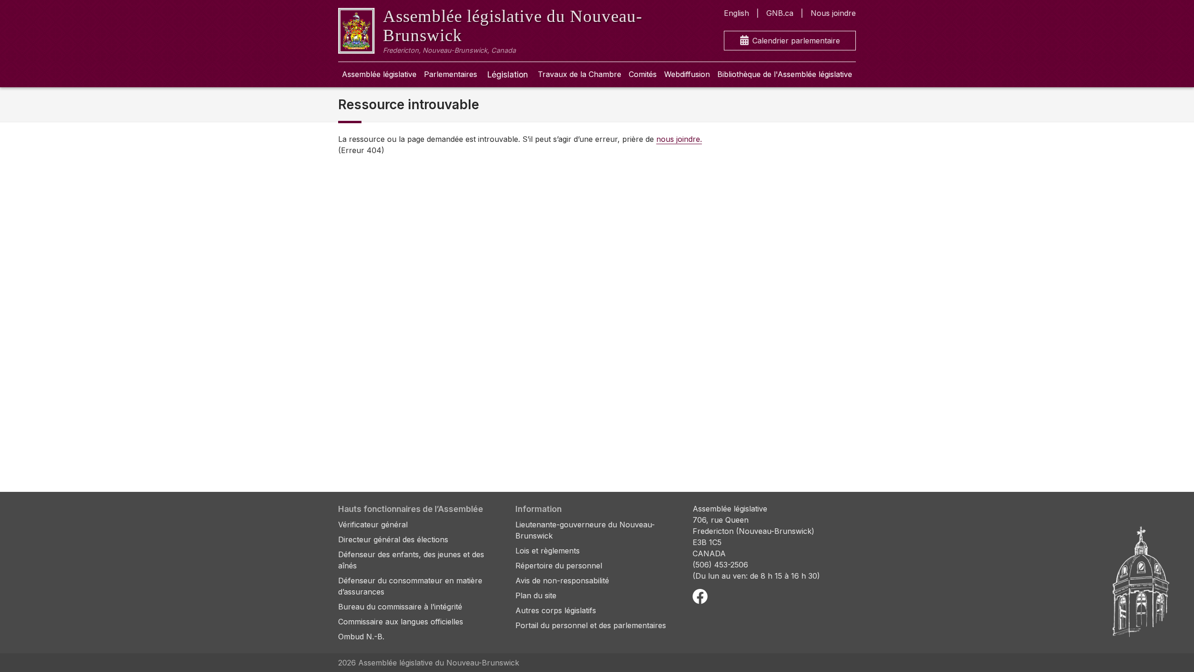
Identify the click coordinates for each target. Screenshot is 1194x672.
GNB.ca (779, 13)
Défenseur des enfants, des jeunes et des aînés (411, 560)
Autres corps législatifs (555, 610)
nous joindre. (679, 139)
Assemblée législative (379, 74)
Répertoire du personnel (558, 565)
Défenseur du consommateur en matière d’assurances (410, 586)
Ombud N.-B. (361, 636)
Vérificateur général (373, 524)
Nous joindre (833, 13)
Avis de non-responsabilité (562, 580)
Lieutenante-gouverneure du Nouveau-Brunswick (585, 530)
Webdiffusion (687, 74)
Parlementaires (450, 74)
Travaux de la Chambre (579, 74)
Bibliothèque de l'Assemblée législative (784, 74)
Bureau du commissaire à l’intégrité (400, 606)
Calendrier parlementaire (796, 40)
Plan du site (535, 595)
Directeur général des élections (393, 539)
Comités (643, 74)
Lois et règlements (547, 550)
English (736, 13)
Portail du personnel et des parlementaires (590, 625)
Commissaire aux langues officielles (400, 621)
